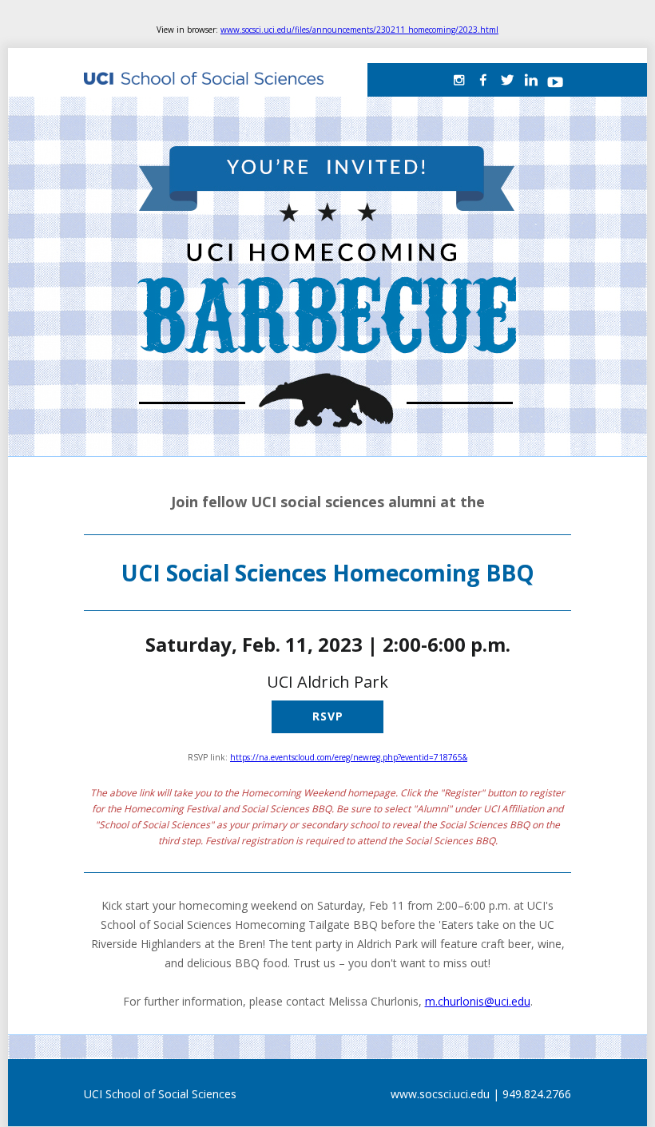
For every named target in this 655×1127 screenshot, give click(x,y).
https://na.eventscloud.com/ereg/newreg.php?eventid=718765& (348, 757)
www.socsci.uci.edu (440, 1093)
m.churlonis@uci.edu (477, 1001)
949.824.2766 (536, 1093)
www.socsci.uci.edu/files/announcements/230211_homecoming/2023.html (359, 29)
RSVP (327, 716)
